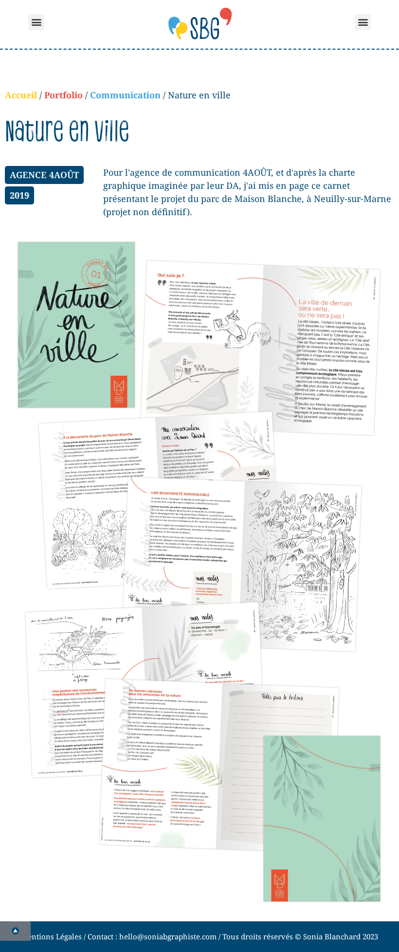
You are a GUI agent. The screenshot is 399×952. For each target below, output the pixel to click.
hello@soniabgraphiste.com (168, 936)
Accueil (21, 95)
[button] (36, 22)
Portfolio (63, 95)
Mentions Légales (51, 936)
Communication (125, 95)
